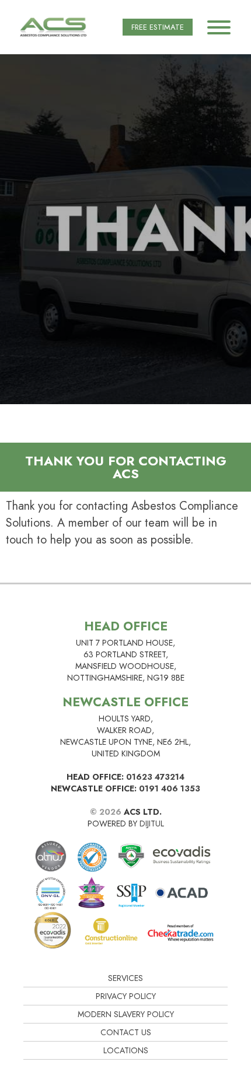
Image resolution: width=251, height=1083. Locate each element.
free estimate (157, 27)
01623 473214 (155, 777)
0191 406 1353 (169, 788)
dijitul (152, 823)
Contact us (125, 1032)
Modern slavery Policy (126, 1014)
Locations (125, 1050)
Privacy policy (126, 996)
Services (125, 978)
